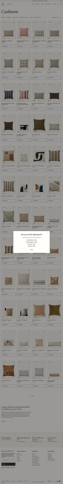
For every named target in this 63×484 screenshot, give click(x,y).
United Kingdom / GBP (31, 242)
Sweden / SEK (31, 246)
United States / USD (31, 240)
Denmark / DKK (31, 244)
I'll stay (31, 249)
